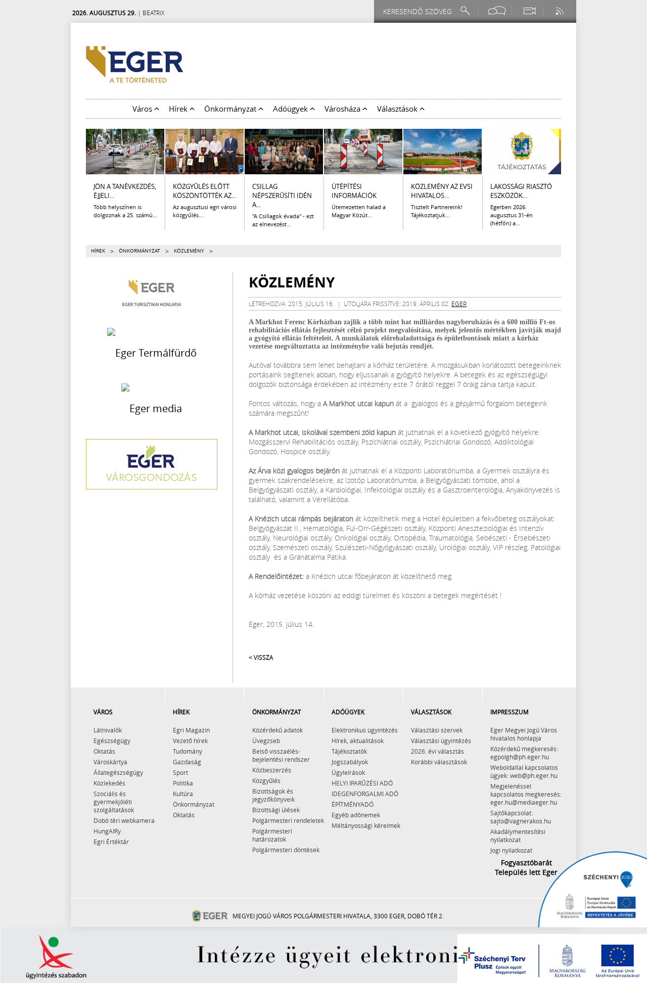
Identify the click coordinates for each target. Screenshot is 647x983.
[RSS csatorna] (560, 11)
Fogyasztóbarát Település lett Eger (526, 867)
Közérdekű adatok (277, 730)
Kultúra (183, 794)
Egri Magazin (191, 730)
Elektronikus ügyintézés (365, 730)
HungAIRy (107, 831)
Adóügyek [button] (291, 109)
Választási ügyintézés (441, 740)
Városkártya (110, 762)
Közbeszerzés (271, 770)
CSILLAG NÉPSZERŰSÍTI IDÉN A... (282, 195)
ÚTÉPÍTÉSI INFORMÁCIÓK (354, 191)
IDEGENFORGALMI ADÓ (365, 794)
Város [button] (143, 109)
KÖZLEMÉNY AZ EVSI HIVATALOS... (442, 191)
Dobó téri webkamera (124, 820)
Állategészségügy (118, 772)
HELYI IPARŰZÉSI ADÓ (362, 783)
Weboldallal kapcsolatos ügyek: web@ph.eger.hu (524, 771)
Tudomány (187, 751)
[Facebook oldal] (497, 11)
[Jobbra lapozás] (568, 151)
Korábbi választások (439, 762)
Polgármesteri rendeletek (288, 820)
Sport (180, 772)
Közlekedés (109, 783)
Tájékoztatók (349, 751)
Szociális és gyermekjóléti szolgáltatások (114, 802)
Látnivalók (108, 730)
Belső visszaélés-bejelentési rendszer (281, 755)
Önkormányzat (139, 251)
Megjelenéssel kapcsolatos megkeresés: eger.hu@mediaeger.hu (526, 794)
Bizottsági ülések (276, 810)
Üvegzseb (266, 740)
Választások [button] (398, 109)
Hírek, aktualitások (358, 740)
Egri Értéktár (111, 842)
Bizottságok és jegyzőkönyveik (273, 795)
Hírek (98, 251)
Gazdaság (187, 762)
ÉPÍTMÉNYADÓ (353, 804)
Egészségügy (112, 740)
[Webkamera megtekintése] (529, 11)
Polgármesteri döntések (285, 850)
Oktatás (104, 751)
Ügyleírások (348, 772)
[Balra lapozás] (79, 151)
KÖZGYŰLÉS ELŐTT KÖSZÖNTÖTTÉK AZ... (204, 191)
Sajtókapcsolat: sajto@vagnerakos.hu (520, 817)
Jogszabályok (350, 762)
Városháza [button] (343, 109)
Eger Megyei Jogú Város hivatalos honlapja (523, 734)
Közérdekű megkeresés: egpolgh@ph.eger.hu (524, 753)
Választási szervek (437, 730)
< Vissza (261, 657)
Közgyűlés (266, 780)
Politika (183, 783)
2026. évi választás (437, 751)
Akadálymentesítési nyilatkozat (517, 835)
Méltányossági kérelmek (366, 825)
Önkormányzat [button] (231, 109)
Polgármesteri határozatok (272, 835)
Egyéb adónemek (356, 815)
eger (459, 304)
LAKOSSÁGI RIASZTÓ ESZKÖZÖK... (521, 191)
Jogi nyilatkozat (511, 850)
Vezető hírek (190, 740)
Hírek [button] (179, 109)
